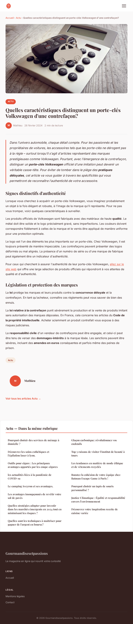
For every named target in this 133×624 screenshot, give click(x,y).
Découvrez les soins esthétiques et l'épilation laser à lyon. (28, 453)
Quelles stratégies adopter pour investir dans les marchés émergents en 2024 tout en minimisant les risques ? (34, 509)
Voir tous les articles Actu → (23, 398)
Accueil (10, 17)
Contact (10, 602)
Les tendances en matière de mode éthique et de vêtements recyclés (97, 465)
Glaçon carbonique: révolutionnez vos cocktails (94, 442)
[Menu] (124, 6)
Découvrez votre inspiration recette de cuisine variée (94, 511)
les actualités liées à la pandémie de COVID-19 (29, 476)
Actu (18, 17)
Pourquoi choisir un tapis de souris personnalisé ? (92, 488)
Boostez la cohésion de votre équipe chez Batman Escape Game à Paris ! (95, 476)
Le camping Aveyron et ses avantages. (30, 486)
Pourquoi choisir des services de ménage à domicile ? (33, 442)
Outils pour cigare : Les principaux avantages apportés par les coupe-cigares (33, 465)
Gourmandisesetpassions (27, 553)
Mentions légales (15, 596)
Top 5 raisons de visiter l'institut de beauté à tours (98, 453)
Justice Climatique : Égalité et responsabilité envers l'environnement (98, 499)
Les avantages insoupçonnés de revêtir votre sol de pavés (34, 496)
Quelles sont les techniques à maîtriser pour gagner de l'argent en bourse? (34, 522)
